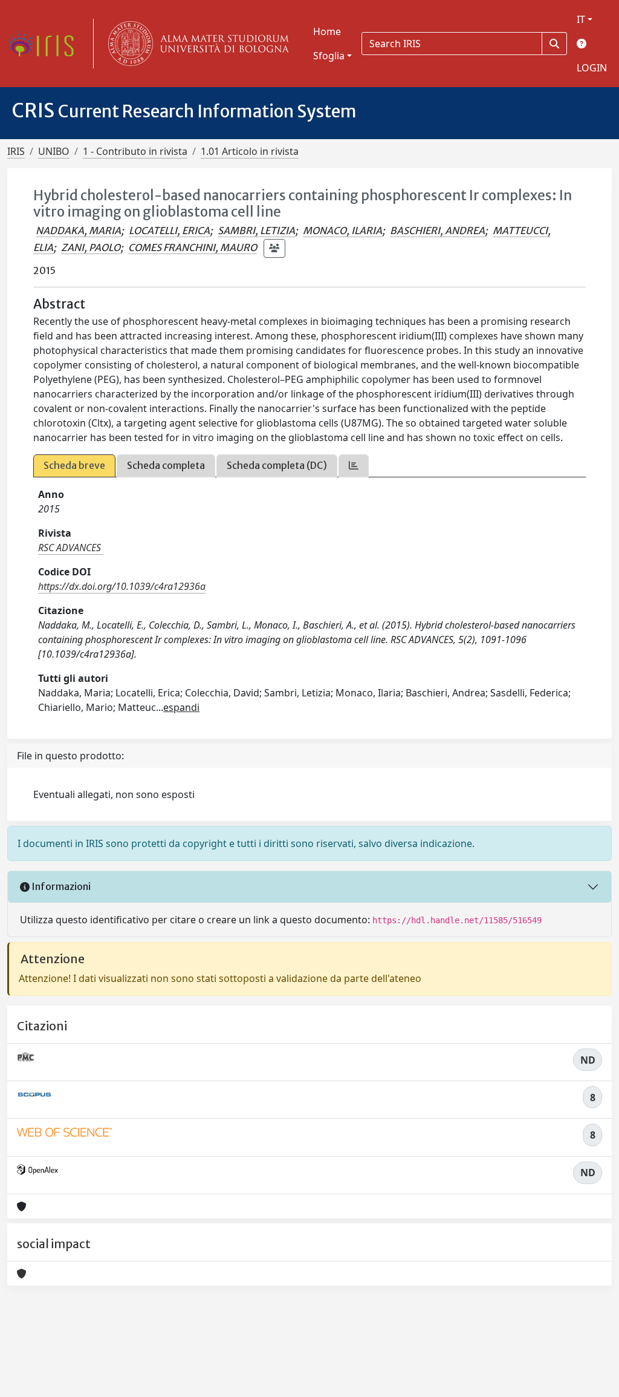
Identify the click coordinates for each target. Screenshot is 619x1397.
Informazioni (60, 886)
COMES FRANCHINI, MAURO (192, 247)
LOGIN (592, 67)
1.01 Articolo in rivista (250, 151)
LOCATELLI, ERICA (169, 230)
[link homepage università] (196, 43)
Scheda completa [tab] (166, 465)
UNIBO (54, 151)
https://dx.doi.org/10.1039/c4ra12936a (122, 586)
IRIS (16, 151)
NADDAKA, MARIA (78, 230)
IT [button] (581, 19)
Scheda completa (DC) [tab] (277, 465)
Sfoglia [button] (329, 55)
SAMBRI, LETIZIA (256, 230)
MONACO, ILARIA (342, 230)
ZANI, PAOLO (90, 247)
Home (327, 31)
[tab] (354, 465)
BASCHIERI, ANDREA (437, 230)
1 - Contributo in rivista (135, 151)
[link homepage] (45, 43)
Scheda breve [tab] (74, 465)
